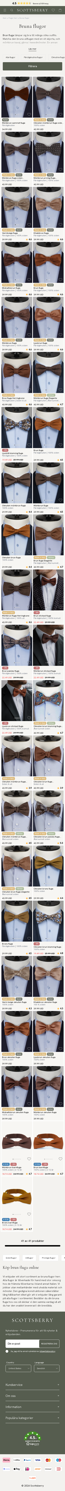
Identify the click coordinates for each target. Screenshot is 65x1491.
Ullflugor (29, 1258)
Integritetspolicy (47, 1351)
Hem (4, 18)
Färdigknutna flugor (33, 57)
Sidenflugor (11, 1258)
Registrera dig (49, 1343)
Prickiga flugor (48, 1258)
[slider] (32, 3)
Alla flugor (10, 57)
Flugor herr (12, 18)
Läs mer (32, 48)
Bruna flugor (24, 18)
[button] (32, 4)
